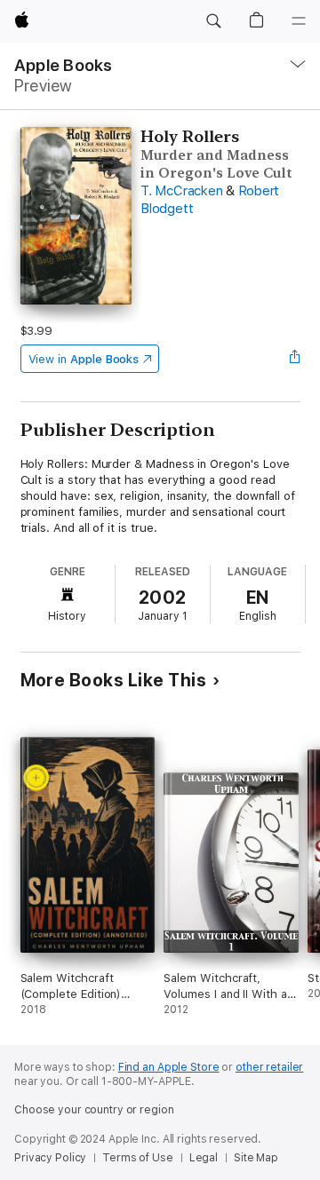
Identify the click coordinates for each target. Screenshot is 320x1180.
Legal (203, 1158)
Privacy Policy (50, 1158)
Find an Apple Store (169, 1067)
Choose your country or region (94, 1110)
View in (84, 359)
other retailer (269, 1067)
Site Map (256, 1158)
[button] (213, 21)
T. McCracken (181, 191)
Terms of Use (137, 1158)
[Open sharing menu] (294, 359)
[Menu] (298, 21)
